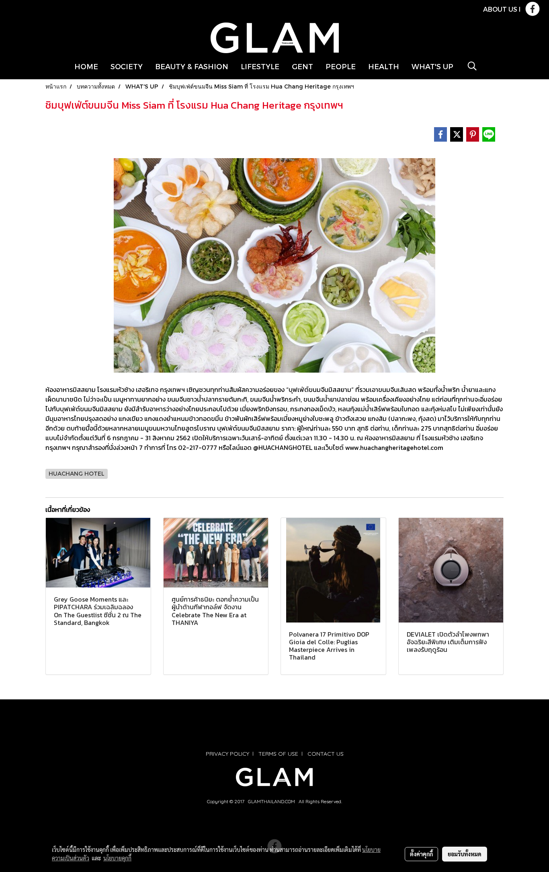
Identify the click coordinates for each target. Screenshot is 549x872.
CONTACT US (325, 753)
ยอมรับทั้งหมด (464, 854)
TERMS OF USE (278, 753)
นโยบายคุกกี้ (117, 858)
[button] (472, 66)
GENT (302, 66)
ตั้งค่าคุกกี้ (421, 854)
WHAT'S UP (432, 66)
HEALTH (383, 66)
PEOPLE (341, 66)
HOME (86, 66)
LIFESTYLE (260, 66)
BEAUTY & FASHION (191, 66)
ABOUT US (500, 9)
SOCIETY (127, 66)
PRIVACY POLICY (227, 753)
